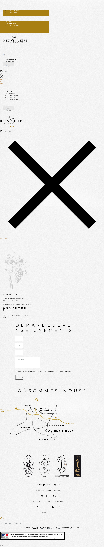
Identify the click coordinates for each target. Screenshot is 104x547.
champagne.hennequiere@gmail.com (17, 304)
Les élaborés (13, 12)
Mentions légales (62, 528)
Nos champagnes (10, 6)
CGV (71, 528)
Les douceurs (13, 14)
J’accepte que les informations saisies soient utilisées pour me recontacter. (44, 371)
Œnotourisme (9, 51)
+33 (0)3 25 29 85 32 (48, 512)
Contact (7, 53)
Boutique (7, 17)
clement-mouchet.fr (46, 528)
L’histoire (7, 4)
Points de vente (10, 49)
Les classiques (14, 10)
